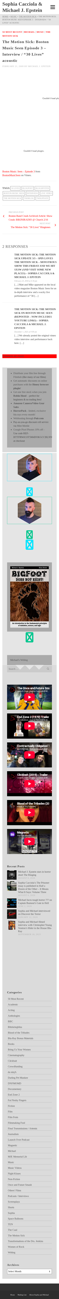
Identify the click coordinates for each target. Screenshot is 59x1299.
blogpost (27, 188)
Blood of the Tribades (18, 1032)
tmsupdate (42, 198)
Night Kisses (14, 1173)
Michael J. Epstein (39, 66)
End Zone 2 (14, 1094)
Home (12, 1295)
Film (10, 1111)
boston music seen (14, 193)
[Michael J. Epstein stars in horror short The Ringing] (12, 875)
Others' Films (14, 1190)
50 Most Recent (12, 32)
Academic (13, 1004)
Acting (11, 1010)
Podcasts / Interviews (18, 1196)
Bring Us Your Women (19, 1049)
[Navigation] (53, 7)
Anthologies (14, 1015)
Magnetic (12, 1145)
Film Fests (13, 1117)
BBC (10, 1021)
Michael (29, 32)
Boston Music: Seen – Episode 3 (18, 171)
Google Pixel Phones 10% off (28, 429)
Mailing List (22, 1295)
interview (32, 193)
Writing (11, 1252)
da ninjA (12, 1072)
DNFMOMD (14, 1083)
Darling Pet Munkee (18, 1077)
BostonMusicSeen (11, 175)
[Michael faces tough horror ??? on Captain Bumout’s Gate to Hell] (12, 903)
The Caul (12, 1230)
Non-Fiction (14, 1179)
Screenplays (14, 1201)
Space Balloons (15, 1218)
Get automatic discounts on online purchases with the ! (31, 384)
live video (46, 193)
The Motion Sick (12, 198)
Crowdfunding (15, 1066)
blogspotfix (42, 188)
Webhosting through (28, 418)
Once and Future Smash (20, 1184)
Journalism (13, 1134)
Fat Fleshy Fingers (17, 1100)
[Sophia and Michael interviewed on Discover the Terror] (12, 914)
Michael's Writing (19, 660)
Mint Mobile (23, 425)
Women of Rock (16, 1246)
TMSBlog (29, 198)
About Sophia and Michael (39, 1295)
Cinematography (16, 1055)
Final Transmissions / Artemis (22, 1128)
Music (40, 32)
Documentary (14, 1089)
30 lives (15, 188)
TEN (10, 1224)
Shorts (11, 1207)
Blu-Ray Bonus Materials (20, 1038)
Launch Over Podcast (18, 1139)
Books (11, 1044)
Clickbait (12, 1061)
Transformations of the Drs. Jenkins (25, 1241)
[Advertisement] (23, 967)
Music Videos (15, 1168)
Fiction (11, 1106)
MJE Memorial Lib (17, 1156)
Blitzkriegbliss (15, 1027)
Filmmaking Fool (16, 1123)
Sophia (11, 1213)
